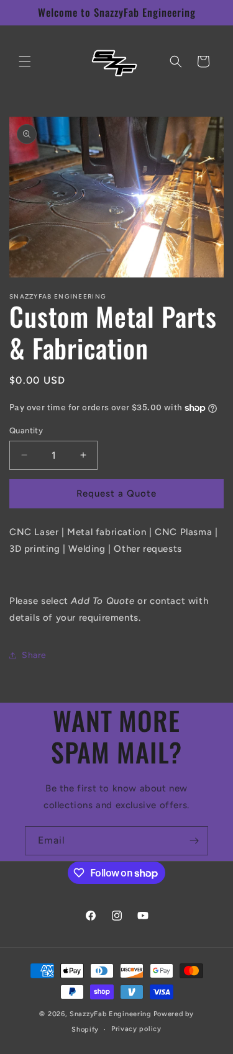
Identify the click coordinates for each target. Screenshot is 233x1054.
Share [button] (34, 655)
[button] (25, 61)
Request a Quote (116, 493)
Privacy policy (136, 1029)
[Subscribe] (194, 840)
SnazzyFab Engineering (111, 1014)
